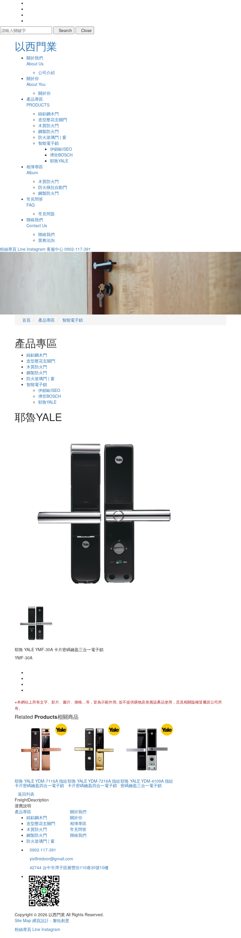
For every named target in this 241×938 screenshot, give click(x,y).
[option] (120, 513)
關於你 (44, 93)
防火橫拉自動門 (52, 187)
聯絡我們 (46, 234)
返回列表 (26, 794)
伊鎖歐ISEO (61, 149)
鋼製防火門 (48, 131)
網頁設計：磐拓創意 (50, 920)
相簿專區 (78, 823)
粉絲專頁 (8, 249)
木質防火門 (48, 125)
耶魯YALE (59, 161)
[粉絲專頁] (28, 9)
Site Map (23, 920)
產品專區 (23, 811)
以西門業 (36, 45)
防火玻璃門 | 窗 (52, 137)
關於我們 (78, 811)
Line (22, 249)
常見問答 (78, 829)
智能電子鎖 (48, 143)
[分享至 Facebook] (28, 672)
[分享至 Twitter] (28, 684)
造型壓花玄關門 (52, 119)
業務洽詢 (46, 240)
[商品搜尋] (28, 3)
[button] (18, 283)
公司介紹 (46, 72)
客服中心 (55, 249)
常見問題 (46, 214)
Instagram (36, 249)
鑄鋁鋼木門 (48, 114)
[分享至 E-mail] (28, 690)
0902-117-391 (77, 249)
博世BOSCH (61, 155)
